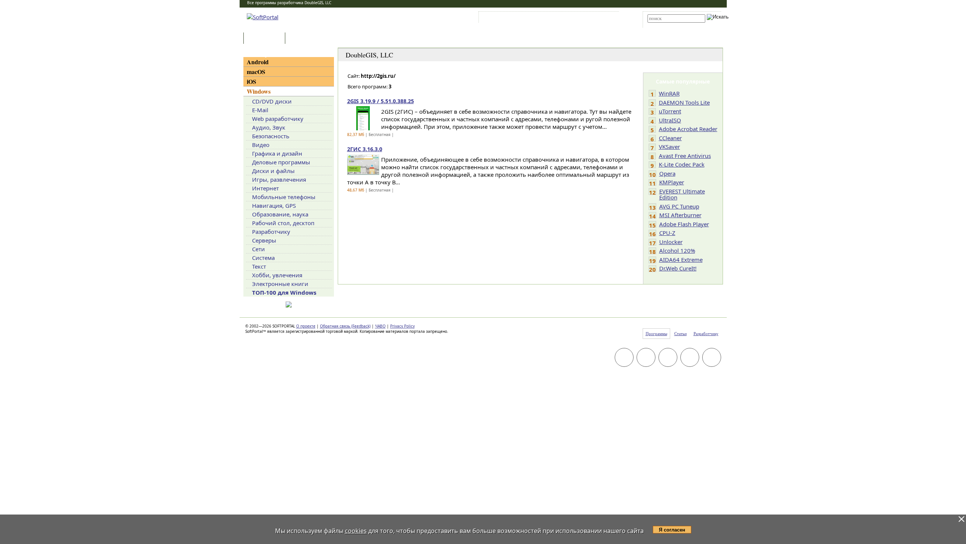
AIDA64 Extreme (681, 259)
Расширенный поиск (668, 25)
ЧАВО (380, 326)
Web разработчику (277, 118)
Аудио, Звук (268, 127)
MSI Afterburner (680, 215)
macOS (256, 71)
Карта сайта (584, 18)
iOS (251, 81)
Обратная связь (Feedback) (345, 326)
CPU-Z (667, 232)
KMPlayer (671, 182)
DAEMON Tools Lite (684, 102)
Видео (260, 144)
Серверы (264, 240)
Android (258, 61)
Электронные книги (280, 283)
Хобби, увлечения (277, 275)
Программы (266, 38)
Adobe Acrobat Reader (688, 129)
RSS (607, 18)
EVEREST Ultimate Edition (682, 194)
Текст (259, 266)
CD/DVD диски (272, 101)
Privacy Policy (402, 326)
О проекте (305, 326)
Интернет (265, 188)
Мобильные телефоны (283, 197)
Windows (259, 91)
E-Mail (260, 110)
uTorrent (670, 111)
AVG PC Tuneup (679, 206)
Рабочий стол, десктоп (283, 223)
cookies (356, 531)
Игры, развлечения (279, 179)
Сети (258, 249)
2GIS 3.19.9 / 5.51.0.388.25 (380, 101)
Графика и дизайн (277, 153)
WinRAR (669, 93)
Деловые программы (281, 162)
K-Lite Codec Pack (682, 164)
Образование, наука (280, 214)
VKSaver (669, 146)
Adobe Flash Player (684, 224)
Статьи (303, 38)
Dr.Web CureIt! (678, 268)
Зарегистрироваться (546, 18)
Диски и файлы (273, 171)
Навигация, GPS (274, 205)
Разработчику (271, 231)
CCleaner (670, 138)
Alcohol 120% (677, 250)
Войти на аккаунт (503, 18)
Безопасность (270, 136)
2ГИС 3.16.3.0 (364, 149)
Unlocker (671, 242)
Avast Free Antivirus (685, 155)
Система (263, 257)
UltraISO (670, 120)
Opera (667, 173)
